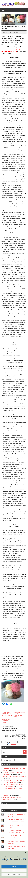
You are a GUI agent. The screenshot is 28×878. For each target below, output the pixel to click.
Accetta (14, 866)
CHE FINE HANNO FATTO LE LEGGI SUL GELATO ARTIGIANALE (6, 713)
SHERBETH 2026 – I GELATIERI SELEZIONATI (14, 776)
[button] (26, 852)
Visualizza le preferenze (14, 874)
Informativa (4, 806)
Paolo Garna (15, 32)
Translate (13, 744)
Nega (14, 870)
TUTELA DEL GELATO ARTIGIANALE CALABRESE (6, 720)
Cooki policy (8, 859)
